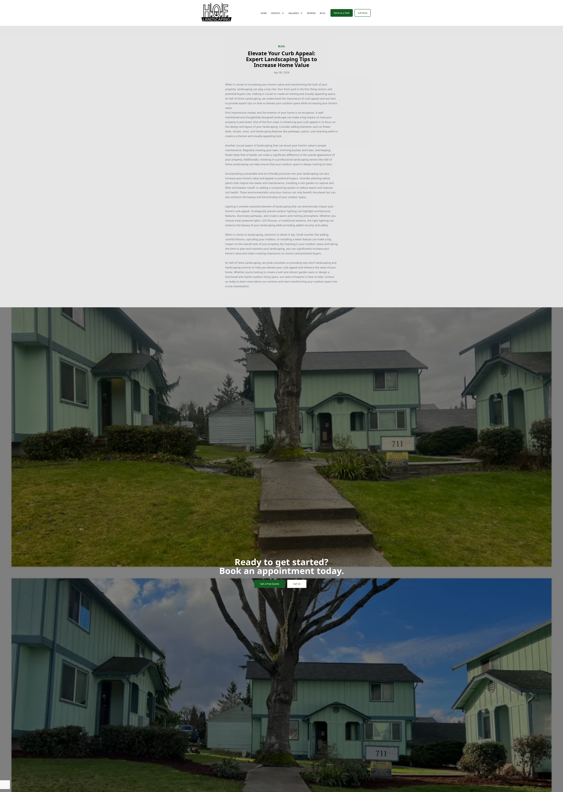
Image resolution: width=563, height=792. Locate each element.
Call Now (362, 13)
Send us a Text (342, 13)
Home (264, 13)
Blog (322, 13)
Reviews (311, 13)
